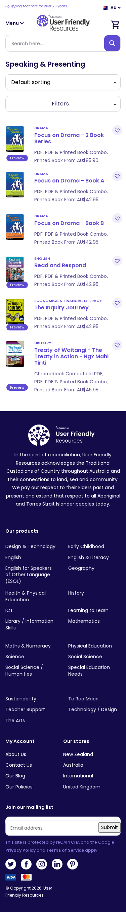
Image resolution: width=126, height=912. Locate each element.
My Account (20, 741)
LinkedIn (57, 864)
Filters (60, 103)
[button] (116, 130)
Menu (12, 23)
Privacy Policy (20, 850)
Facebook (26, 864)
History (42, 343)
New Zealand (78, 754)
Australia (73, 765)
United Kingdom (81, 786)
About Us (15, 754)
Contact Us (18, 765)
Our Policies (19, 786)
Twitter (10, 864)
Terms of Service (65, 850)
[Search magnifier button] (112, 43)
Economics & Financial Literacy (68, 300)
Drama (41, 128)
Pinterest (72, 864)
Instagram (41, 864)
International (78, 775)
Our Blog (15, 775)
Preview (17, 158)
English (42, 258)
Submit (109, 827)
